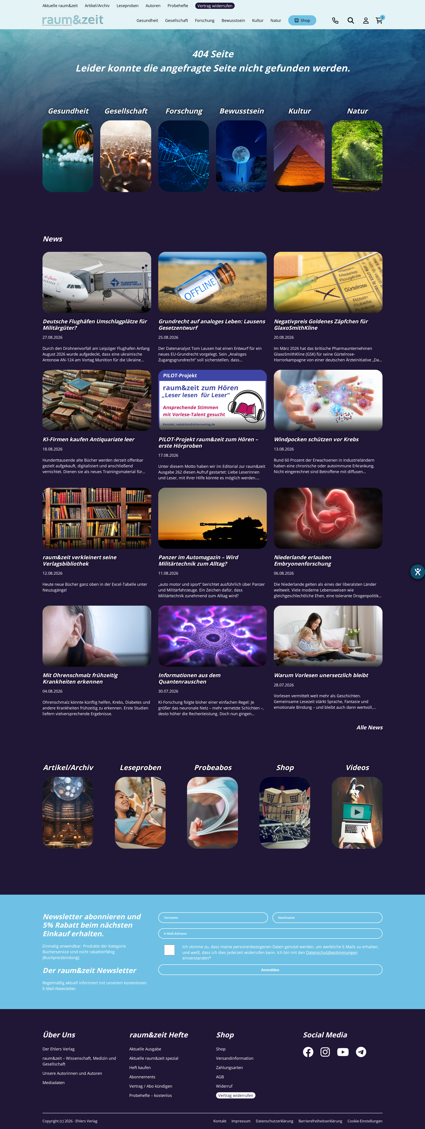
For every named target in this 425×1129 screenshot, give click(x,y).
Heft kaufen (140, 1067)
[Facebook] (308, 1052)
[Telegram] (361, 1052)
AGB (220, 1076)
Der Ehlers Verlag (58, 1049)
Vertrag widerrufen (235, 1095)
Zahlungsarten (229, 1067)
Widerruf (224, 1086)
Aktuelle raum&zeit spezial (153, 1058)
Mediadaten (53, 1082)
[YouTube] (343, 1052)
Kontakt (219, 1121)
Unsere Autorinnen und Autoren (72, 1073)
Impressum (241, 1121)
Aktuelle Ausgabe (145, 1049)
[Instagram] (325, 1052)
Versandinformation (234, 1058)
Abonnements (142, 1076)
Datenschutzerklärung (274, 1121)
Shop (221, 1049)
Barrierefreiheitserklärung (320, 1121)
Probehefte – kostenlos (150, 1095)
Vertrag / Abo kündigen (150, 1086)
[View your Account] (366, 20)
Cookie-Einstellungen (365, 1121)
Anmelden (270, 969)
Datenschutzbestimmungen (331, 952)
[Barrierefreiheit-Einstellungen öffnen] (417, 571)
